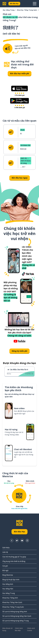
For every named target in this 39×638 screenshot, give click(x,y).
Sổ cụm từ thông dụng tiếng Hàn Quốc (16, 616)
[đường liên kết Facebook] (11, 540)
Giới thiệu (6, 547)
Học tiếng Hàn (7, 589)
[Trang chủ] (7, 64)
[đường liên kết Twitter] (16, 540)
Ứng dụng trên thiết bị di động (13, 561)
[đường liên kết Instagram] (27, 540)
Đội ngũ (5, 570)
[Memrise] (4, 3)
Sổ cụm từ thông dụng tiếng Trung (15, 621)
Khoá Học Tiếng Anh (10, 598)
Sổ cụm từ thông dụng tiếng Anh (14, 611)
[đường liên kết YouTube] (22, 540)
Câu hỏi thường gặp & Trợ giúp (14, 557)
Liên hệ (5, 552)
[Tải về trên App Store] (19, 88)
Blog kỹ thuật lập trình (10, 579)
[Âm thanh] (7, 48)
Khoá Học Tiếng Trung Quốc (27, 10)
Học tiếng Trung (8, 10)
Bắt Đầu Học (14, 3)
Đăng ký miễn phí (19, 351)
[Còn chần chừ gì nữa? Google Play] (19, 101)
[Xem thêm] (34, 3)
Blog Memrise (7, 575)
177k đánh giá (19, 95)
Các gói (5, 566)
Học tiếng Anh (7, 584)
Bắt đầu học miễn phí (19, 73)
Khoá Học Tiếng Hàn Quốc (12, 602)
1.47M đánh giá (19, 107)
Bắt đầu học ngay (19, 178)
